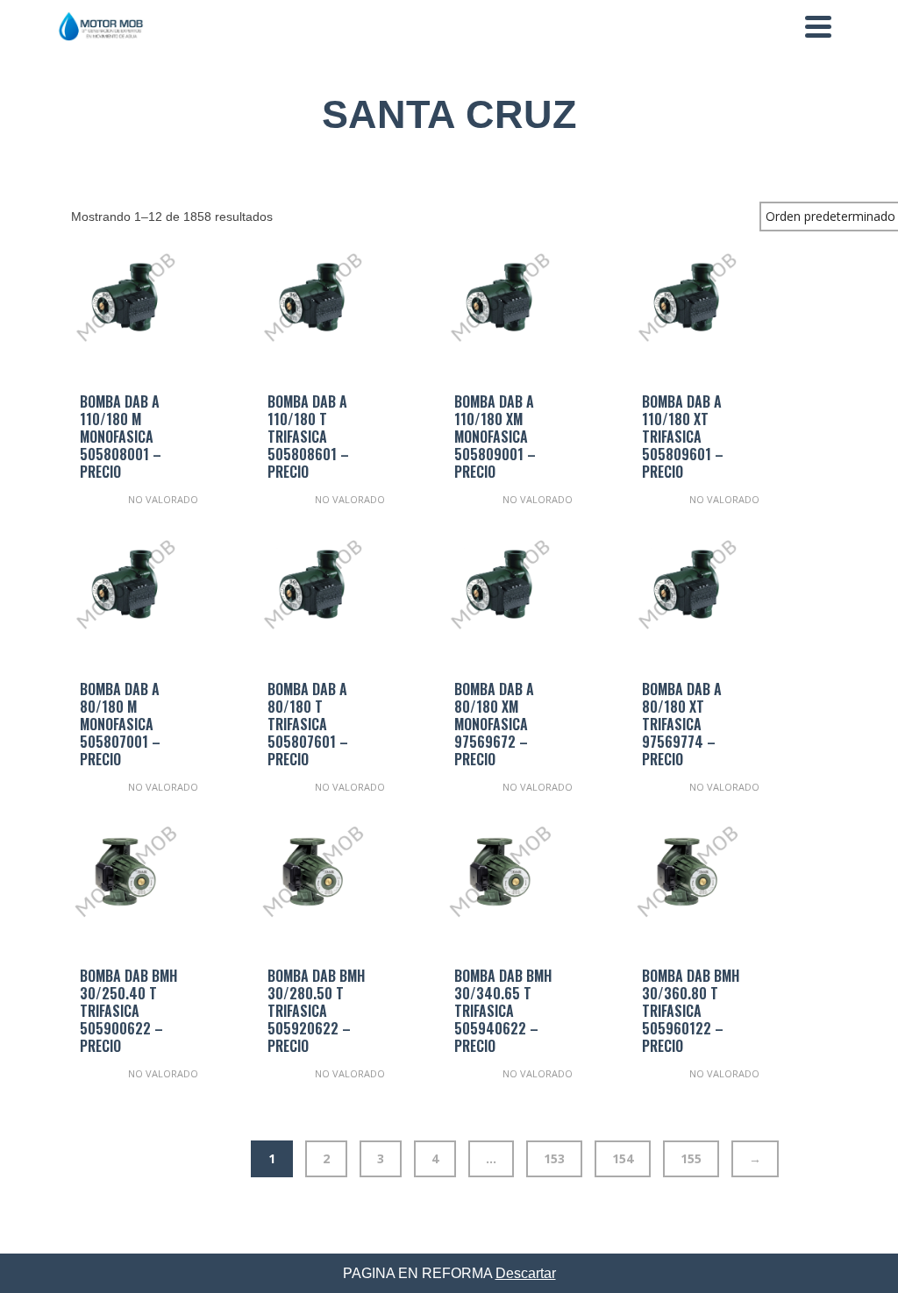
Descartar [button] (525, 1273)
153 (554, 1158)
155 (691, 1158)
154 (622, 1158)
